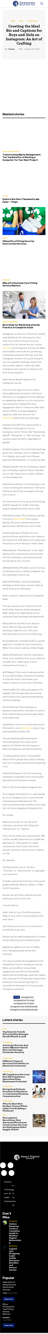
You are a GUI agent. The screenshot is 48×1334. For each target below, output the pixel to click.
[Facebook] (3, 1165)
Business (6, 280)
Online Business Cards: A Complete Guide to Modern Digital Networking (15, 1233)
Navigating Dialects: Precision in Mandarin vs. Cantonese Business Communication (15, 1093)
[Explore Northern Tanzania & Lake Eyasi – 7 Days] (24, 179)
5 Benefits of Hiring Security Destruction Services (18, 242)
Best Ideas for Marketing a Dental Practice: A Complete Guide (21, 326)
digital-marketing (10, 322)
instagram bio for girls (24, 1003)
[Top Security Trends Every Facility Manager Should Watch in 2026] (39, 1032)
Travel (5, 196)
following (8, 417)
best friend (19, 518)
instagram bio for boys (24, 1000)
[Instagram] (10, 1165)
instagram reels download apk (24, 1006)
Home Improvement (11, 151)
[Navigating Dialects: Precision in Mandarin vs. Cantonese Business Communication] (39, 1091)
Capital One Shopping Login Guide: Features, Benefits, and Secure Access (14, 1259)
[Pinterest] (4, 1173)
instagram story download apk (24, 1010)
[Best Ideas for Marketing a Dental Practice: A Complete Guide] (24, 305)
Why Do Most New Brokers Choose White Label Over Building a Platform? (15, 1107)
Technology (32, 21)
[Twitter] (11, 1173)
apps (13, 21)
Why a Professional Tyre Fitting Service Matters (20, 284)
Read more (8, 1299)
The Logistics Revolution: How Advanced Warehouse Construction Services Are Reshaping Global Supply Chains (15, 1123)
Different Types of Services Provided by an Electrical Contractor (16, 1063)
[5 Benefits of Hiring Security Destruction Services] (24, 221)
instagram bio (27, 997)
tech (21, 21)
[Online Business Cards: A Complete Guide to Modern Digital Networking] (5, 1222)
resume (6, 347)
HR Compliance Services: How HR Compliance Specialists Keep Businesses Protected (16, 1078)
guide (5, 238)
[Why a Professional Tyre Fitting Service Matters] (24, 263)
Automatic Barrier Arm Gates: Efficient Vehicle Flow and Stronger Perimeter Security (15, 1049)
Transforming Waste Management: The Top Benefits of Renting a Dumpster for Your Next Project (22, 157)
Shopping (13, 1221)
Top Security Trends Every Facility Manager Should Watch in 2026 (16, 1034)
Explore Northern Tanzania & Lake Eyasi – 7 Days (21, 200)
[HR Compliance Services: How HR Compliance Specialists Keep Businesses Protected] (39, 1076)
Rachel (11, 49)
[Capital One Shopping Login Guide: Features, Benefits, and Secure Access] (5, 1247)
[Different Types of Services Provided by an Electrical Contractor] (39, 1062)
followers (27, 728)
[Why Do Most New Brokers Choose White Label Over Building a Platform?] (39, 1106)
